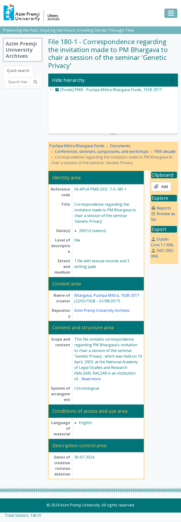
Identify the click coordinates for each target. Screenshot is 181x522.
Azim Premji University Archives (102, 310)
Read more (91, 378)
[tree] (113, 110)
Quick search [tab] (18, 70)
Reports (164, 208)
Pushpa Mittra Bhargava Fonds (76, 145)
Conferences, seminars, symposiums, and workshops (102, 151)
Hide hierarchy (68, 80)
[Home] (34, 13)
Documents (120, 145)
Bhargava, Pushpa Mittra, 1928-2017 (106, 295)
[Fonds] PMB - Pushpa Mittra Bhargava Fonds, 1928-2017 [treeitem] (111, 89)
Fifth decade (165, 151)
